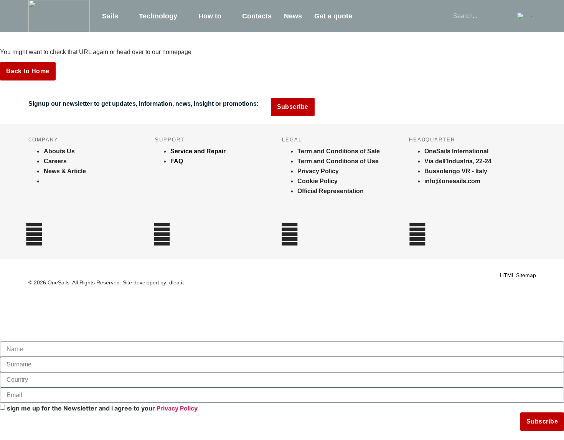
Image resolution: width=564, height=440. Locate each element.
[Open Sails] (123, 16)
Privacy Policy (177, 408)
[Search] (501, 16)
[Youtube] (417, 234)
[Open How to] (226, 16)
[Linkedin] (289, 234)
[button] (524, 16)
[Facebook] (162, 234)
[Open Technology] (182, 16)
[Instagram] (34, 234)
